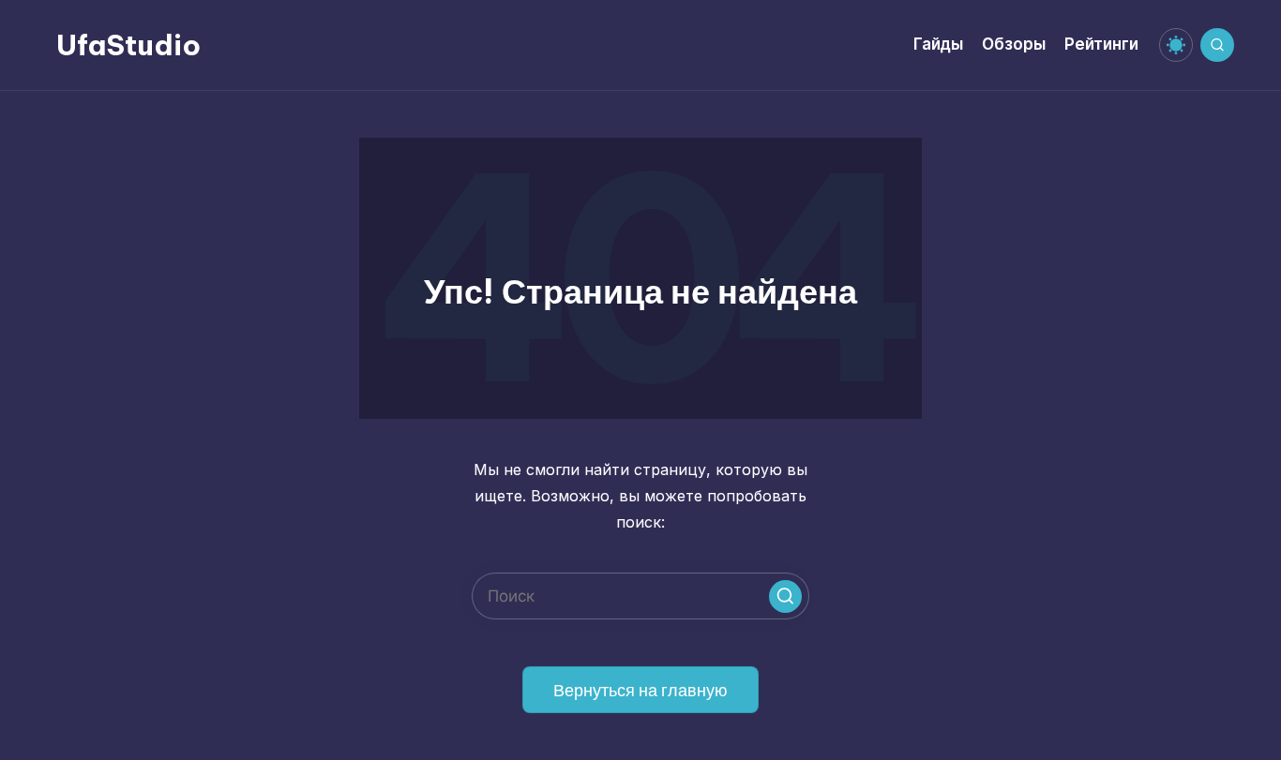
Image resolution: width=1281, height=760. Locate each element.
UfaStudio (128, 45)
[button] (785, 596)
